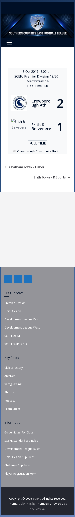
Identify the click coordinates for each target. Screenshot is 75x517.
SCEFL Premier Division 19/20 (36, 76)
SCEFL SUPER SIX (15, 344)
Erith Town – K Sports (50, 177)
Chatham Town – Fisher (26, 167)
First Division (12, 311)
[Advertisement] (37, 229)
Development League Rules (22, 449)
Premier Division (15, 303)
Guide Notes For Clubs (19, 432)
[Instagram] (28, 279)
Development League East (21, 319)
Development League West (22, 327)
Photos (9, 392)
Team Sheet (12, 409)
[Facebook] (8, 279)
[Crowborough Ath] (37, 103)
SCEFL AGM (12, 336)
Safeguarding (12, 384)
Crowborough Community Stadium (39, 151)
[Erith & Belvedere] (37, 126)
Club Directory (13, 368)
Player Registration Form (20, 473)
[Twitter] (18, 279)
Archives (9, 376)
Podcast (9, 400)
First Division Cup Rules (19, 457)
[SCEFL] (37, 16)
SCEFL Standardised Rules (21, 440)
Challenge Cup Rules (17, 465)
